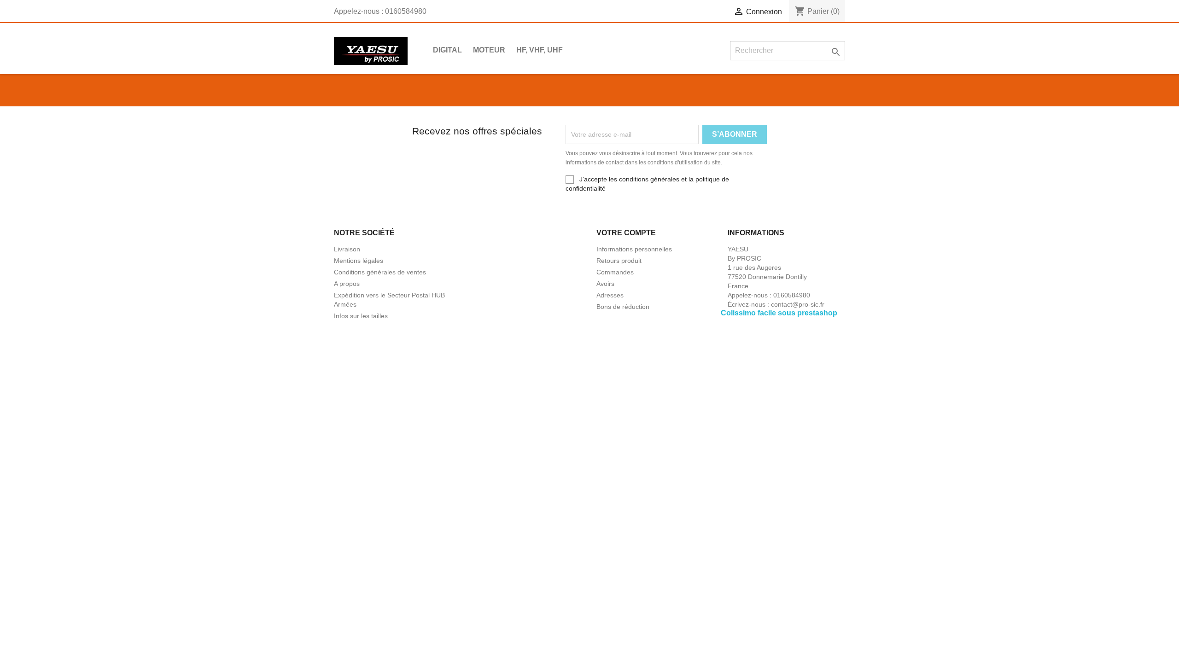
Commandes (615, 272)
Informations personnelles (634, 249)
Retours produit (619, 260)
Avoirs (605, 283)
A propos (347, 283)
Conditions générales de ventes (380, 272)
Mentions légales (358, 260)
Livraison (347, 249)
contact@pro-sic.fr (797, 304)
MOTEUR (489, 50)
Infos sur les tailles (361, 316)
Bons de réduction (622, 306)
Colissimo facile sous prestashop (779, 313)
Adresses (610, 295)
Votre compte (626, 233)
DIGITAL (447, 50)
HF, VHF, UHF (539, 50)
